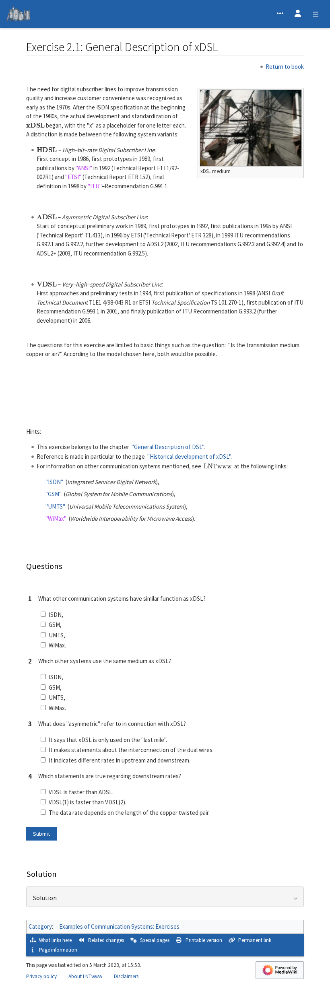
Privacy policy (41, 976)
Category (40, 926)
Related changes (106, 940)
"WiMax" (55, 518)
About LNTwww (85, 976)
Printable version (204, 940)
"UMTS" (55, 506)
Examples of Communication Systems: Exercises (119, 926)
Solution (45, 898)
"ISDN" (54, 482)
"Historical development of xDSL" (189, 456)
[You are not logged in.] (298, 14)
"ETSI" (73, 177)
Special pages (154, 940)
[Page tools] (280, 14)
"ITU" (95, 186)
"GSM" (53, 494)
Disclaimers (126, 976)
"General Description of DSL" (168, 447)
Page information (58, 949)
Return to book (285, 66)
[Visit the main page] (18, 15)
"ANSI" (84, 168)
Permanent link (254, 940)
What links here (55, 940)
